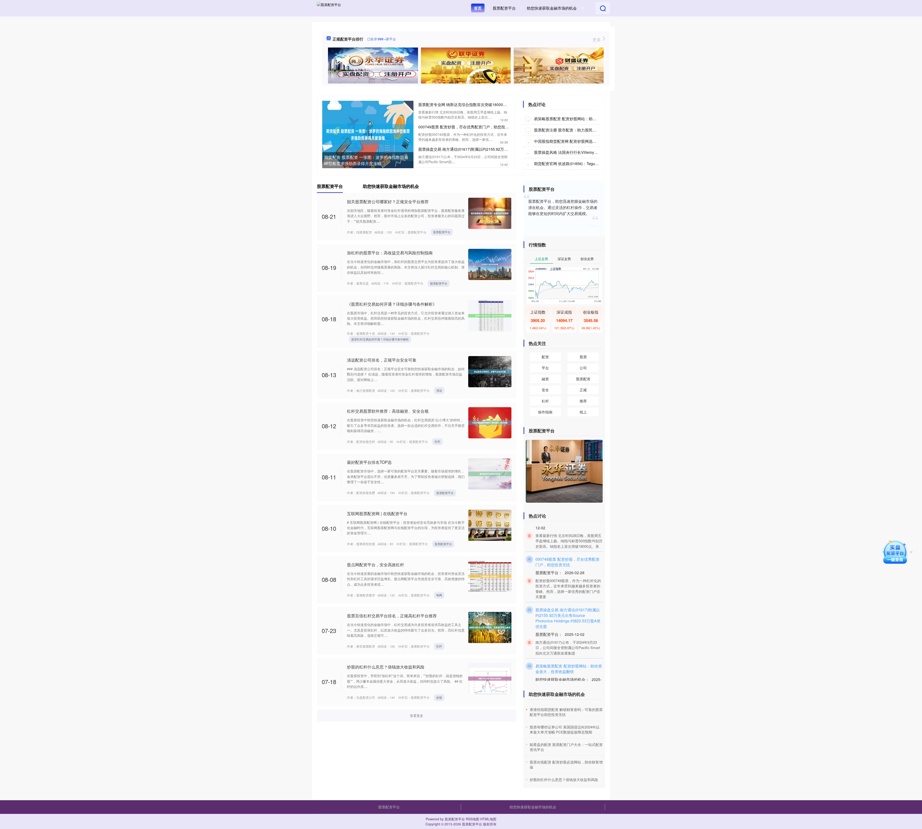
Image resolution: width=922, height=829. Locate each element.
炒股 (439, 697)
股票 (583, 356)
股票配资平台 (504, 8)
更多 (597, 39)
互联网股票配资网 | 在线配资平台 (377, 513)
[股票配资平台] (329, 7)
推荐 (583, 400)
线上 (583, 411)
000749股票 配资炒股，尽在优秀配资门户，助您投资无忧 (467, 127)
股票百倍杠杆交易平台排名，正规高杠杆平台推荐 (392, 616)
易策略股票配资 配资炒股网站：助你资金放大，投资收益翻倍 (586, 118)
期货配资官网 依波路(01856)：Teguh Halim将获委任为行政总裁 (588, 163)
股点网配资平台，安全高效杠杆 (375, 564)
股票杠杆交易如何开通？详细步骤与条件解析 (380, 339)
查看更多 (416, 715)
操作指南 (545, 411)
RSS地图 (472, 819)
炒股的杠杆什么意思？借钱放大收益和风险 (386, 667)
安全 (545, 389)
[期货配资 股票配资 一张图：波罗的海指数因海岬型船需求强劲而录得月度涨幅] (367, 133)
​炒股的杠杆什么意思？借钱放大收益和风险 (564, 779)
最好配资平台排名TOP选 (369, 462)
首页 (478, 8)
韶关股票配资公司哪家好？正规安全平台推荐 (388, 201)
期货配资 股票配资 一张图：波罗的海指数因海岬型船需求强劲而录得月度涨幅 (366, 160)
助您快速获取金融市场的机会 (552, 8)
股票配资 (583, 378)
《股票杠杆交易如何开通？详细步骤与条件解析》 (392, 304)
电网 (439, 595)
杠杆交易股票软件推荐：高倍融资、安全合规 (388, 411)
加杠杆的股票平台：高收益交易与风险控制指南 (390, 253)
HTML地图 (488, 819)
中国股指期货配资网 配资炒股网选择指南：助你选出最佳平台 (586, 141)
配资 (545, 356)
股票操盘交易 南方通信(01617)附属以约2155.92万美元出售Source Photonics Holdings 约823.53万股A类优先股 (568, 604)
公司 (583, 367)
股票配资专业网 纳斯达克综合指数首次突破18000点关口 (466, 104)
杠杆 (437, 441)
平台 (545, 367)
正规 (583, 389)
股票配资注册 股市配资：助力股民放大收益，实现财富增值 (584, 130)
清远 (439, 390)
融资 (545, 378)
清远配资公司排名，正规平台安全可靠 (381, 360)
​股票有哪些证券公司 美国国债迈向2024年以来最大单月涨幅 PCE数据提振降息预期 (565, 729)
